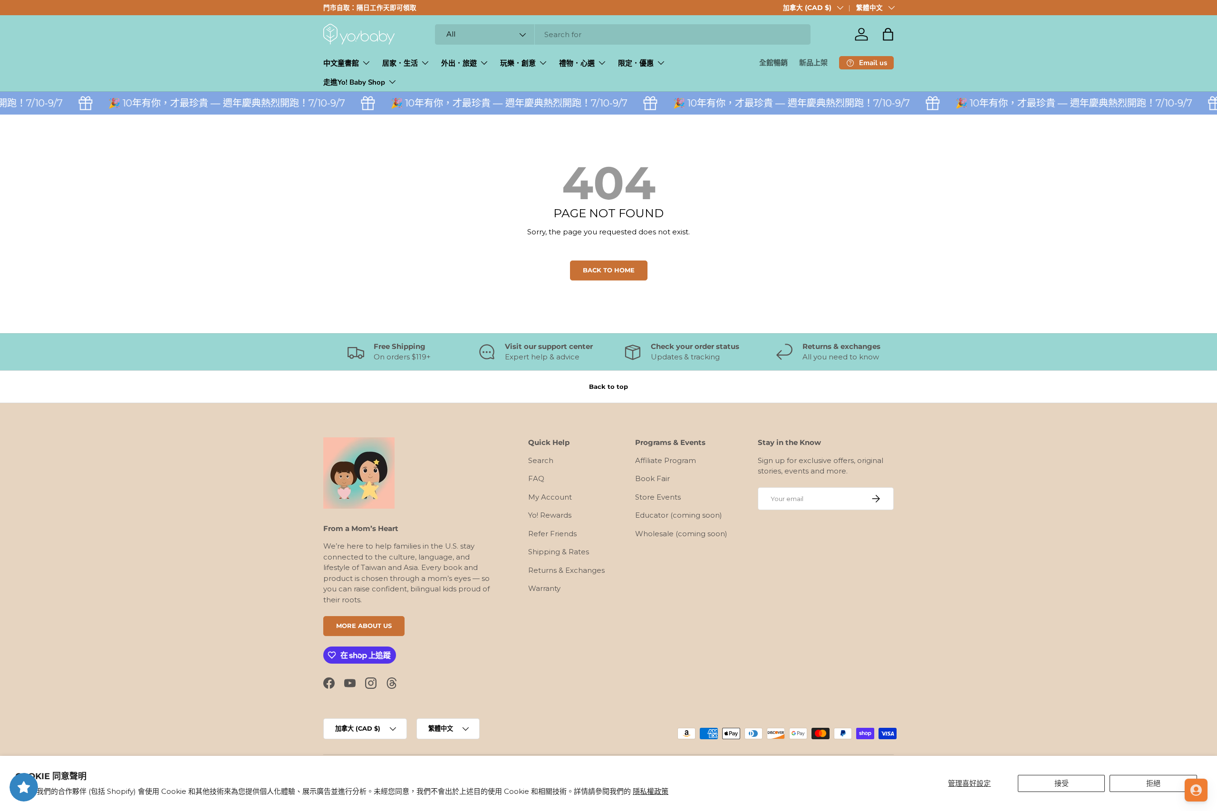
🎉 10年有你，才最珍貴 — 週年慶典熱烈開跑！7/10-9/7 (220, 103)
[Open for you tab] (1196, 790)
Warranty (544, 588)
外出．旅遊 (459, 63)
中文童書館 (341, 63)
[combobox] (623, 34)
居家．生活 (400, 63)
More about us (364, 625)
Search (540, 460)
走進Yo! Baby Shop (354, 82)
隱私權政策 (650, 791)
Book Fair (652, 478)
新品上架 (813, 63)
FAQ (536, 478)
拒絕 (1153, 783)
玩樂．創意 (518, 63)
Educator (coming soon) (678, 515)
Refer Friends (552, 533)
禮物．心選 (577, 63)
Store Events (658, 497)
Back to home (609, 270)
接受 (1061, 783)
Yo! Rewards (549, 515)
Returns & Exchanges (566, 570)
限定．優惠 (636, 63)
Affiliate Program (665, 460)
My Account (550, 497)
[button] (888, 34)
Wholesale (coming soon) (681, 533)
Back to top (608, 386)
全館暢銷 (773, 63)
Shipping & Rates (558, 551)
